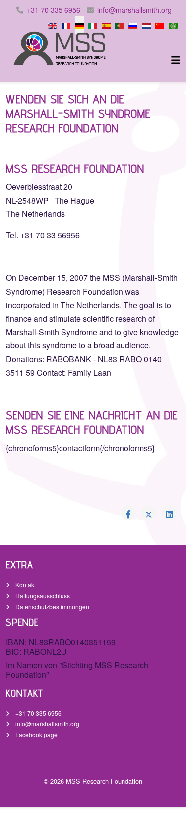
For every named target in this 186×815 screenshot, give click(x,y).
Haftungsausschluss (42, 595)
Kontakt (25, 584)
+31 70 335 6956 (53, 10)
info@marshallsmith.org (134, 10)
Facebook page (36, 734)
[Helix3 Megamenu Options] (175, 59)
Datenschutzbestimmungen (51, 606)
